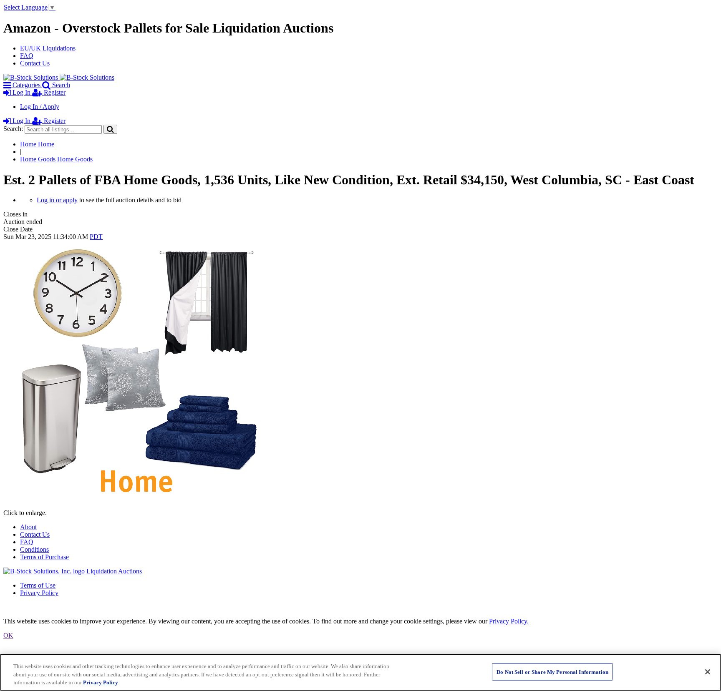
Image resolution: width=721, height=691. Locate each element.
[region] (360, 672)
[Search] (110, 129)
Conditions (34, 549)
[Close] (707, 672)
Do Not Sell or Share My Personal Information (552, 671)
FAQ (26, 55)
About (28, 526)
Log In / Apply (39, 106)
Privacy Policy (39, 592)
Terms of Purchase (44, 556)
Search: (13, 128)
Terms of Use (37, 585)
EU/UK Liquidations (48, 48)
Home (37, 144)
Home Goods (56, 159)
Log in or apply (57, 200)
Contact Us (35, 63)
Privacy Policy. (509, 621)
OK (8, 635)
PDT (96, 236)
